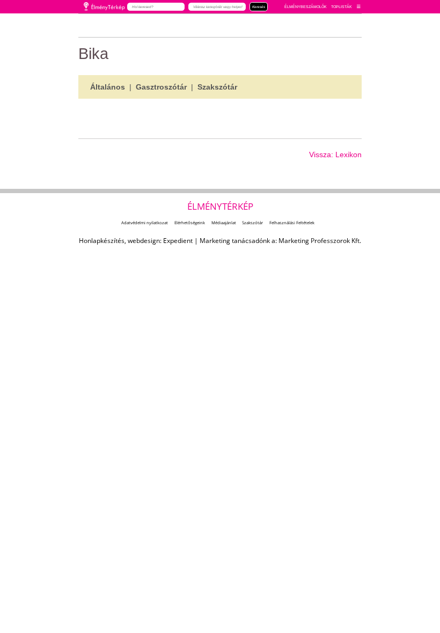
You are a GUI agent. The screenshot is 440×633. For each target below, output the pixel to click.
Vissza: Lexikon (335, 154)
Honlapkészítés (101, 240)
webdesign (144, 240)
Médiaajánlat (223, 222)
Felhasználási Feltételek (291, 222)
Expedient (178, 240)
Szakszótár (217, 87)
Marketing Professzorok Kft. (319, 240)
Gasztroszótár (161, 87)
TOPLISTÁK (341, 6)
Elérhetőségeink (189, 222)
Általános (107, 87)
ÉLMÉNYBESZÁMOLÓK (305, 6)
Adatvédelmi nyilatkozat (144, 222)
